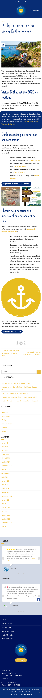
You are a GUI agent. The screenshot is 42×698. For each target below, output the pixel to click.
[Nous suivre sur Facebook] (25, 2)
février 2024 (5, 458)
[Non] (40, 693)
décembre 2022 (6, 496)
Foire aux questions (8, 631)
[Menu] (3, 10)
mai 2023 (4, 485)
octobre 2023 (6, 473)
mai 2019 (4, 527)
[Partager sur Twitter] (21, 343)
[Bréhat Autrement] (31, 196)
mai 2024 (4, 447)
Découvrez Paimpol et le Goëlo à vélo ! (14, 393)
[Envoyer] (39, 372)
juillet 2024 (5, 443)
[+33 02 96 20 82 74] (23, 1)
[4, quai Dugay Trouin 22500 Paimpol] (16, 1)
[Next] (41, 197)
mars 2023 (5, 489)
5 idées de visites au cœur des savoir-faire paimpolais (19, 401)
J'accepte (13, 694)
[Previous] (1, 197)
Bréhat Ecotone (34, 160)
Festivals (4, 412)
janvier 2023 (5, 492)
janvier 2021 (5, 515)
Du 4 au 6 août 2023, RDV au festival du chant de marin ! (10, 353)
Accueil (3, 620)
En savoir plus (26, 694)
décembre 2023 (6, 466)
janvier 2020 (5, 519)
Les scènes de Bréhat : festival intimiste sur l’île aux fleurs (19, 388)
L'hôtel (3, 420)
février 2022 (5, 508)
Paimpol (4, 428)
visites (3, 21)
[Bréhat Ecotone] (10, 196)
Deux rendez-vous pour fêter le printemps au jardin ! (19, 397)
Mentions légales (7, 639)
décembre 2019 (6, 523)
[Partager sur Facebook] (17, 343)
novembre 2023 (6, 470)
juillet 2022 (5, 500)
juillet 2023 (5, 481)
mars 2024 (5, 454)
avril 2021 (4, 511)
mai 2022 (4, 504)
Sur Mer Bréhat (29, 122)
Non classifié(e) (6, 424)
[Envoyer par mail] (24, 343)
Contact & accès (7, 635)
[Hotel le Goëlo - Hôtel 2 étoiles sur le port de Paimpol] (21, 10)
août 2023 (4, 477)
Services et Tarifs (7, 624)
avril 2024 (4, 451)
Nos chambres (6, 627)
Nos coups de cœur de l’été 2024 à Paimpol (16, 383)
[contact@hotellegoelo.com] (19, 1)
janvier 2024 (5, 462)
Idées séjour (5, 416)
